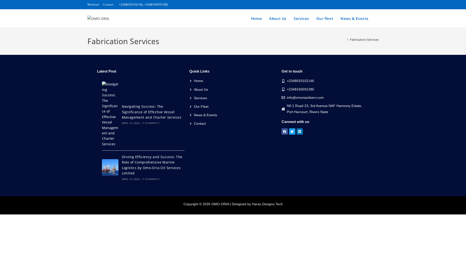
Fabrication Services (364, 39)
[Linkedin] (300, 131)
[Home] (344, 39)
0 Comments (151, 123)
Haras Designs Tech (267, 204)
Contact (108, 4)
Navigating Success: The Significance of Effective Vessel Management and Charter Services (151, 112)
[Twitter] (292, 131)
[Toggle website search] (377, 18)
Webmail (93, 4)
